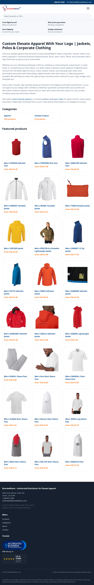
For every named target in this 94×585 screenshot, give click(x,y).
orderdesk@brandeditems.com (14, 501)
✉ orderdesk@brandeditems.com (79, 2)
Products (5, 519)
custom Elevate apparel (21, 99)
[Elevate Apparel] (11, 8)
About (4, 526)
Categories (6, 522)
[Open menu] (89, 8)
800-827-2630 (9, 498)
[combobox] (47, 16)
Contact (5, 530)
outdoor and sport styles (52, 99)
